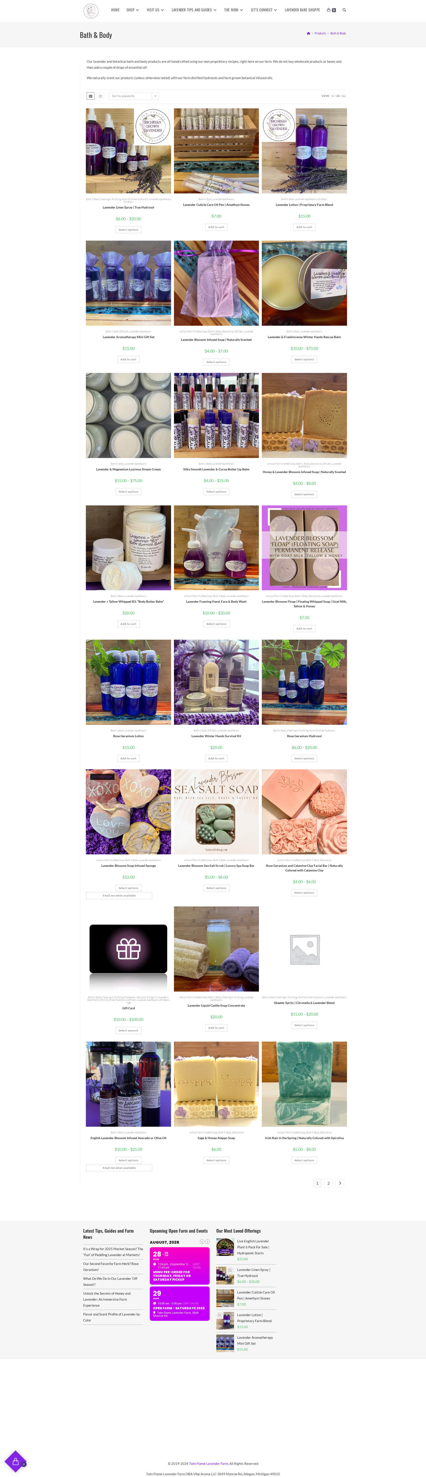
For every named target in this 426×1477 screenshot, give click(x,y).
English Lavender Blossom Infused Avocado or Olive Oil (128, 1138)
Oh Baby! (129, 201)
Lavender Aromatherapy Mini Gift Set (128, 337)
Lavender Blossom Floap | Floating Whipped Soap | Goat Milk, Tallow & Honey (304, 604)
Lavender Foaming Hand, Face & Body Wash (216, 601)
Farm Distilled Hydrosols (135, 199)
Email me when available (119, 895)
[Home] (308, 33)
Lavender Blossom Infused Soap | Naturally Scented (216, 339)
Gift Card (128, 1008)
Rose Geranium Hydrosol (304, 736)
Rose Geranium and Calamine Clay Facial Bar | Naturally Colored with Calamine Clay (304, 868)
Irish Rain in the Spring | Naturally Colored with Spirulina (304, 1138)
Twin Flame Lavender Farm (208, 1463)
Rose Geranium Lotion (128, 736)
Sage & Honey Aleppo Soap (216, 1138)
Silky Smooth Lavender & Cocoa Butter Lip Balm (216, 469)
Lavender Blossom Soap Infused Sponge (128, 865)
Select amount (128, 1030)
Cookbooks (130, 997)
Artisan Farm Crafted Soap (193, 331)
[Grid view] (90, 96)
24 (337, 95)
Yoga (128, 1002)
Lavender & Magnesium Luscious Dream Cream (128, 469)
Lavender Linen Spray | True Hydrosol (128, 207)
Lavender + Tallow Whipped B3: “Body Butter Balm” (128, 601)
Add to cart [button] (216, 227)
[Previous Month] (202, 1241)
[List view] (100, 96)
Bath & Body (338, 33)
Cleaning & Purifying (110, 199)
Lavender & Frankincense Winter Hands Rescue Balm (304, 337)
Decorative (227, 331)
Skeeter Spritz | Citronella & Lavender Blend (304, 1003)
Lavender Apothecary (160, 199)
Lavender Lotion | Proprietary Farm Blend (304, 205)
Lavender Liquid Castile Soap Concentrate (216, 1005)
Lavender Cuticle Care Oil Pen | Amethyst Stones (216, 205)
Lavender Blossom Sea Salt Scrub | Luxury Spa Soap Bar (216, 865)
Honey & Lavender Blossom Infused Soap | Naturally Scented (304, 472)
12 (332, 95)
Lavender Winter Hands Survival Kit (216, 736)
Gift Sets (124, 331)
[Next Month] (207, 1241)
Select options (128, 229)
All (344, 95)
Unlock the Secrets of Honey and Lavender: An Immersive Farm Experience (106, 1299)
